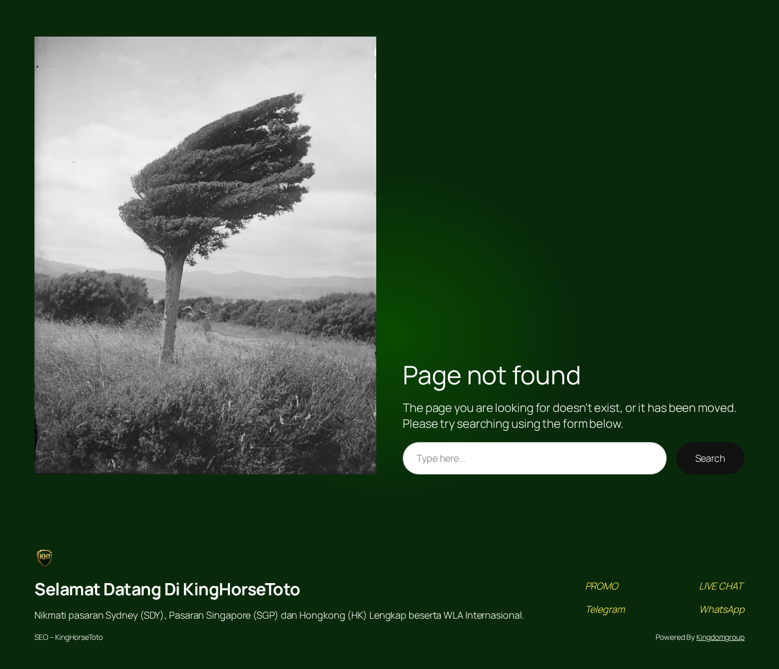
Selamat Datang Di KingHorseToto (167, 589)
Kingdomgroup (720, 637)
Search (710, 458)
